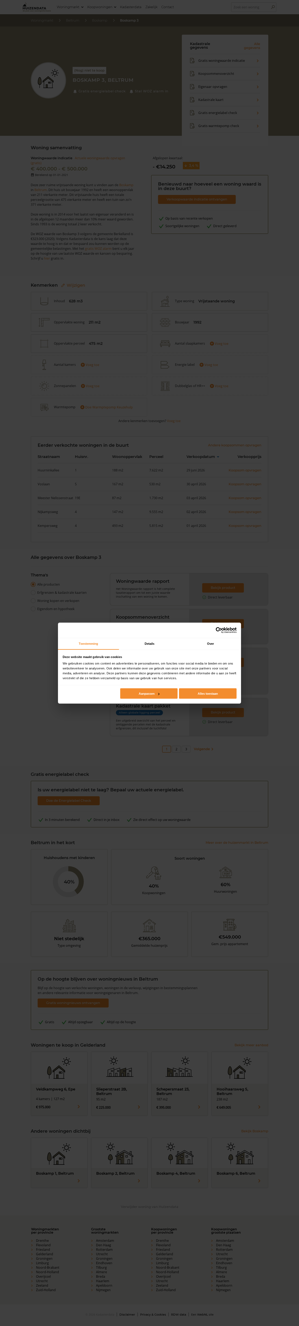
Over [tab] (210, 643)
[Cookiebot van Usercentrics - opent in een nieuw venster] (219, 630)
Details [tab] (150, 643)
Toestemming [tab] (88, 643)
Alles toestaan (208, 693)
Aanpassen (147, 693)
